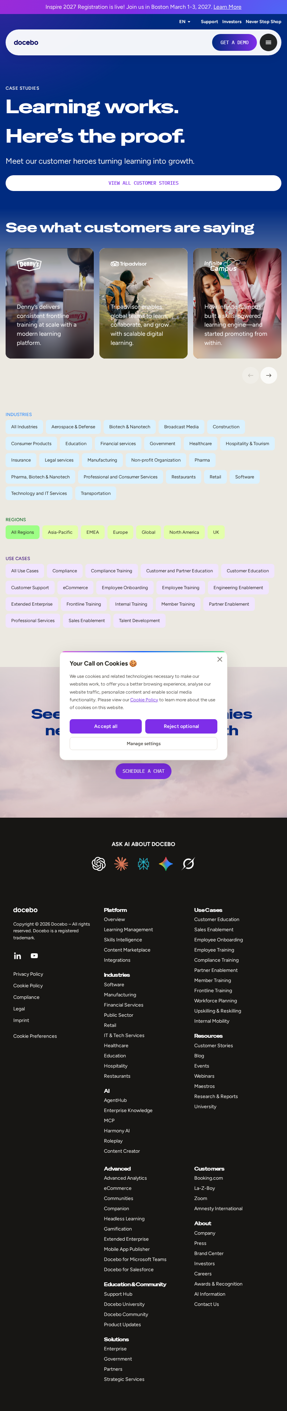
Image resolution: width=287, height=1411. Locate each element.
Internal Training (131, 604)
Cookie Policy (144, 699)
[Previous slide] (250, 375)
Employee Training (181, 587)
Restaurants (184, 476)
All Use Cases (24, 570)
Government (162, 443)
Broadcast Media (181, 426)
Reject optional (181, 726)
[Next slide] (268, 375)
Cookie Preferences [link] (35, 1036)
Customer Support (30, 587)
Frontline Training (83, 604)
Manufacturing (102, 460)
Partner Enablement (229, 604)
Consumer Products (31, 443)
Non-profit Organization (156, 460)
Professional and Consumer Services (121, 476)
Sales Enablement (87, 620)
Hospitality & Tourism (247, 443)
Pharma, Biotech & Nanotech (40, 476)
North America (184, 532)
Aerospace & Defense (73, 426)
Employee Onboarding (125, 587)
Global (148, 532)
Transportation (96, 493)
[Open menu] (268, 42)
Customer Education (248, 570)
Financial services (118, 443)
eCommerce (75, 587)
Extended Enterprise (31, 604)
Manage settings (144, 743)
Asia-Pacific (60, 532)
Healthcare (200, 443)
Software (244, 476)
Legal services (59, 460)
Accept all (105, 726)
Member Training (178, 604)
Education (75, 443)
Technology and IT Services (39, 493)
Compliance (64, 570)
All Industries (24, 426)
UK (216, 532)
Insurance (21, 460)
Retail (215, 476)
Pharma (202, 460)
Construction (226, 426)
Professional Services (33, 620)
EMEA (92, 532)
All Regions (22, 532)
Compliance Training (111, 570)
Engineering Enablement (238, 587)
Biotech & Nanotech (129, 426)
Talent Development (139, 620)
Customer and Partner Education (179, 570)
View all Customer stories (143, 183)
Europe (120, 532)
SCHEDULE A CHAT (143, 771)
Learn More (227, 7)
